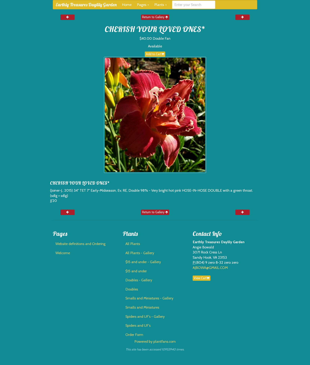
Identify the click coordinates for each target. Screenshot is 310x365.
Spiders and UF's (138, 325)
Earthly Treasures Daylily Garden (86, 4)
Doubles (131, 289)
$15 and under (136, 271)
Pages (142, 5)
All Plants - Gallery (139, 253)
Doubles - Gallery (138, 280)
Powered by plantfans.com (155, 341)
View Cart (200, 278)
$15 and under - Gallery (143, 262)
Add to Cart (153, 54)
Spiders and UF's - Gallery (145, 316)
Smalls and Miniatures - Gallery (149, 298)
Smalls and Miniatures (142, 307)
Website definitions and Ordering (80, 244)
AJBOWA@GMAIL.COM (210, 267)
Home (126, 5)
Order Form (134, 334)
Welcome (62, 253)
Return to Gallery (153, 17)
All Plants (132, 244)
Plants (159, 5)
